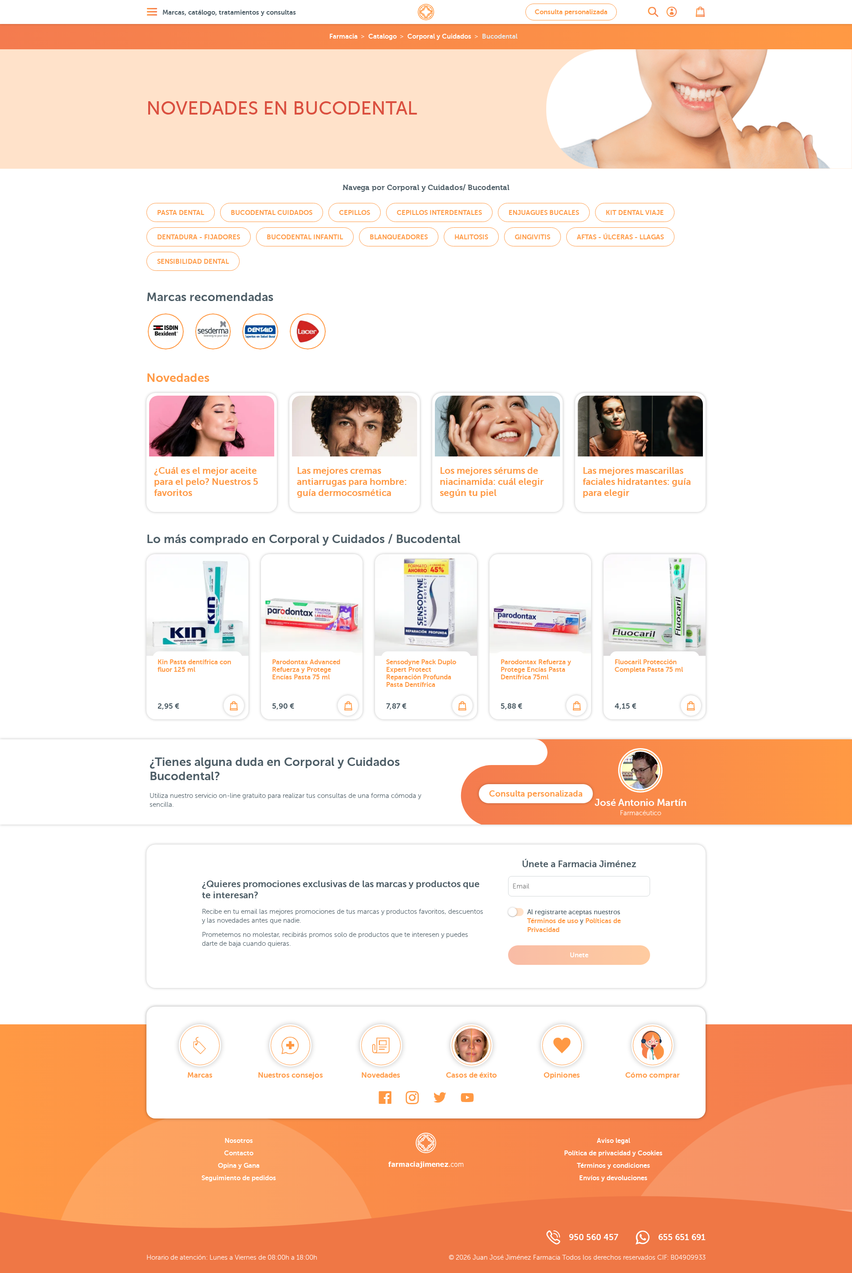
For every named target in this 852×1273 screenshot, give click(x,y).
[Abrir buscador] (653, 12)
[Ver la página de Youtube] (467, 1097)
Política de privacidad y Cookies (613, 1153)
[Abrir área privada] (672, 12)
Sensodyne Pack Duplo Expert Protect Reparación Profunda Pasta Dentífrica (421, 673)
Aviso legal (613, 1140)
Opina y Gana (239, 1165)
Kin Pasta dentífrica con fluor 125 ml (194, 665)
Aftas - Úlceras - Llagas (620, 237)
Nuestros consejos (290, 1075)
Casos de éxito (471, 1075)
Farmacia (343, 36)
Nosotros (239, 1140)
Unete (579, 955)
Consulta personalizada (571, 12)
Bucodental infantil (305, 237)
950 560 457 (593, 1237)
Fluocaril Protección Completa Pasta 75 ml (649, 665)
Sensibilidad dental (193, 261)
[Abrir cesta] (700, 12)
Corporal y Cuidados (439, 36)
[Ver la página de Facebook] (385, 1097)
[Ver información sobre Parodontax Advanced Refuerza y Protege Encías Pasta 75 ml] (312, 605)
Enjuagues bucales (544, 212)
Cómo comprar (652, 1075)
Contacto (238, 1153)
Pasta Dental (180, 212)
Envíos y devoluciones (613, 1178)
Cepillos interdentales (439, 212)
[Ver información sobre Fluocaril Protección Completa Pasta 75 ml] (655, 605)
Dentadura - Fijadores (198, 237)
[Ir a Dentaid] (260, 331)
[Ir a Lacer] (307, 331)
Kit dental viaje (635, 212)
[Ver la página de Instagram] (412, 1097)
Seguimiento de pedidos (238, 1178)
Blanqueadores (399, 237)
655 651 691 (682, 1237)
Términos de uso (552, 920)
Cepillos (354, 212)
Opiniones (562, 1075)
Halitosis (471, 237)
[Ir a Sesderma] (213, 331)
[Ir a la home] (426, 1150)
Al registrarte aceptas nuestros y (574, 920)
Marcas (200, 1075)
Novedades (177, 378)
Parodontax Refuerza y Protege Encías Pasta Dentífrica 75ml (536, 669)
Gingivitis (532, 237)
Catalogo (382, 36)
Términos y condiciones (613, 1165)
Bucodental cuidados (271, 212)
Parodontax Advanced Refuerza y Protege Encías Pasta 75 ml (306, 669)
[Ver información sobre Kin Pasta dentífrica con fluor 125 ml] (197, 605)
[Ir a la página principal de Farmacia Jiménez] (426, 12)
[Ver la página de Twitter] (439, 1097)
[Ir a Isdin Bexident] (165, 331)
